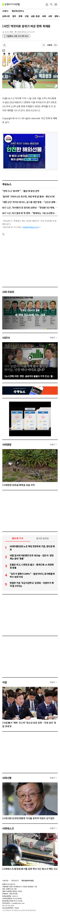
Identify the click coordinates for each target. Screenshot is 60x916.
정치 (14, 16)
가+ (55, 45)
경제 (20, 16)
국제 (44, 16)
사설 (4, 682)
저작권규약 (15, 881)
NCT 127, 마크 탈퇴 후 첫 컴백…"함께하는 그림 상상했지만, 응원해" (30, 213)
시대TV (6, 337)
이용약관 (5, 881)
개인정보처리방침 (27, 881)
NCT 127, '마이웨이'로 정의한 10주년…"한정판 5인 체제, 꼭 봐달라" (30, 207)
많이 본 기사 (17, 538)
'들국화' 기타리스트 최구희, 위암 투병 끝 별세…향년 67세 (28, 196)
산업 (26, 16)
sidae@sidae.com (31, 227)
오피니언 (6, 16)
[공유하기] (47, 4)
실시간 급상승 (42, 538)
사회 (50, 16)
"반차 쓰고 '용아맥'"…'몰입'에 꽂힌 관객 (20, 191)
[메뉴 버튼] (56, 4)
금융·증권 (35, 16)
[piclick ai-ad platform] (16, 53)
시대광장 (6, 444)
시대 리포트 (8, 292)
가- (43, 45)
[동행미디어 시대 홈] (10, 4)
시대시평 (6, 778)
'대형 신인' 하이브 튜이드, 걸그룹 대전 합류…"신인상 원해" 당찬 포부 (30, 202)
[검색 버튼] (51, 4)
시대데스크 (8, 828)
